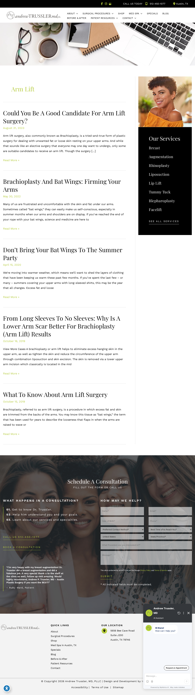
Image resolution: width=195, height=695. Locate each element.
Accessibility (79, 687)
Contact (55, 668)
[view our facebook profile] (102, 4)
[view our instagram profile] (106, 4)
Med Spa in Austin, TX (63, 645)
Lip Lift (155, 183)
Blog (53, 654)
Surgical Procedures (62, 636)
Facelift (155, 209)
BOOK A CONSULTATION (22, 547)
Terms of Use (99, 687)
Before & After (59, 658)
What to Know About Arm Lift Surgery (55, 394)
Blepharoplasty (162, 200)
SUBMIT (107, 576)
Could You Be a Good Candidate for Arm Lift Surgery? (64, 117)
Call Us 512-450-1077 (21, 537)
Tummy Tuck (160, 191)
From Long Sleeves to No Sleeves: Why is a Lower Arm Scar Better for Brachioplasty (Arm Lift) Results (61, 326)
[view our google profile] (110, 4)
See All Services (164, 221)
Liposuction (159, 174)
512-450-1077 (157, 3)
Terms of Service (160, 570)
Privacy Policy (145, 570)
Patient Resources (61, 663)
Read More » (11, 160)
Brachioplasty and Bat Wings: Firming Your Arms (62, 185)
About (54, 631)
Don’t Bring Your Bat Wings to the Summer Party (62, 254)
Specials (55, 649)
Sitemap (118, 687)
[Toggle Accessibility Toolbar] (6, 688)
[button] (76, 13)
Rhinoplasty (159, 165)
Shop (54, 640)
